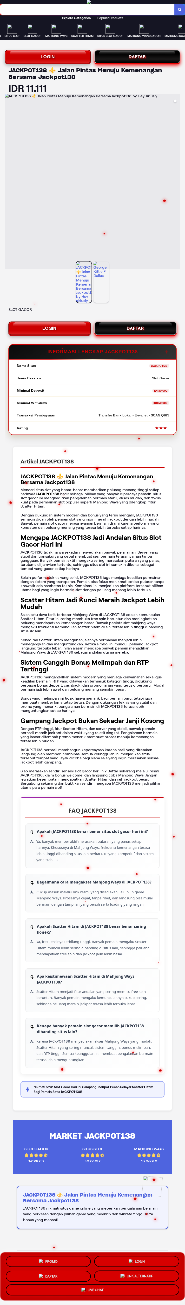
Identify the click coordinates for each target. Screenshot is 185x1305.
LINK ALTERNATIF (140, 1274)
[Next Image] (176, 182)
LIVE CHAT (96, 1289)
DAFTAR (137, 56)
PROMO (51, 1261)
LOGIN (48, 56)
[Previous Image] (9, 182)
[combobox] (87, 9)
